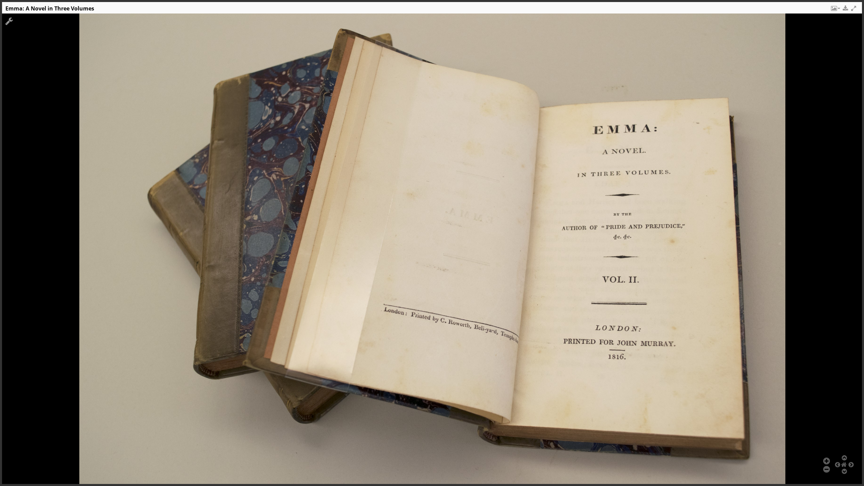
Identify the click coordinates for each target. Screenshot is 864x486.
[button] (835, 10)
